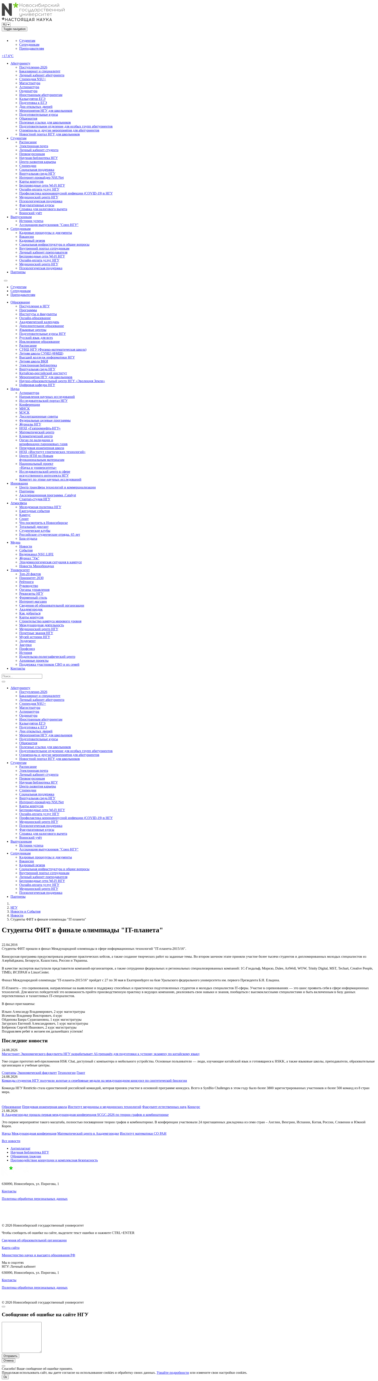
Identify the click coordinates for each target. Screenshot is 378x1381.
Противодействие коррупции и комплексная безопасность (54, 1160)
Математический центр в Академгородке (88, 1133)
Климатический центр (36, 436)
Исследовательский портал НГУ (43, 401)
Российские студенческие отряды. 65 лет (49, 534)
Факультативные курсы (36, 205)
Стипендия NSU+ (32, 79)
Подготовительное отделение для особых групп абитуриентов (66, 126)
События (26, 550)
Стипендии (27, 166)
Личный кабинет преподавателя (43, 252)
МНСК (24, 408)
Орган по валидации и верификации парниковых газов (43, 442)
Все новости (11, 1141)
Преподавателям (31, 48)
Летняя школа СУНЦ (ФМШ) (41, 353)
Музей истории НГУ (34, 637)
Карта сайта (10, 1248)
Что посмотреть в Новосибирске (43, 523)
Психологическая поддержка (40, 201)
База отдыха (28, 538)
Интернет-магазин (33, 601)
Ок (5, 1377)
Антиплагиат (20, 1148)
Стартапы (9, 1073)
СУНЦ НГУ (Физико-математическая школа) (52, 349)
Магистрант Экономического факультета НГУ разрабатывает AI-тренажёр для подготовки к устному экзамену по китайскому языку (101, 1054)
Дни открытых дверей (35, 107)
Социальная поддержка (36, 170)
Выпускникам (21, 217)
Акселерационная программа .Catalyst (47, 495)
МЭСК (24, 412)
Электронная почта (33, 146)
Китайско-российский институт (43, 373)
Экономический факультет (37, 1073)
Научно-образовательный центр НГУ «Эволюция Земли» (62, 381)
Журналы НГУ (30, 424)
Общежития (28, 118)
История (25, 653)
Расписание (28, 142)
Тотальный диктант (34, 527)
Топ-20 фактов (30, 574)
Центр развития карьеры (37, 162)
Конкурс (193, 1107)
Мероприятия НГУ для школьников (45, 110)
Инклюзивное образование (39, 341)
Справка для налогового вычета (43, 209)
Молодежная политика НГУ (40, 507)
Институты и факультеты (38, 314)
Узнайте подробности (173, 1372)
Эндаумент (27, 641)
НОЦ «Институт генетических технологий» (52, 452)
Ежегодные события (34, 511)
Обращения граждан (25, 1156)
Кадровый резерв (32, 240)
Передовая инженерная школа (41, 448)
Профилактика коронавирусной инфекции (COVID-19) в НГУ (66, 193)
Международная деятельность (41, 625)
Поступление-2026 (33, 67)
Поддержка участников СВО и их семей (49, 664)
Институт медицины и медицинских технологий (104, 1107)
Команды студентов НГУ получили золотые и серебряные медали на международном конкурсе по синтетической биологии (94, 1080)
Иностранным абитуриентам (40, 95)
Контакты (17, 668)
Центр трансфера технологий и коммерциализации (57, 487)
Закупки (25, 645)
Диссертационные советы (38, 416)
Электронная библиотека (38, 365)
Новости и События (25, 911)
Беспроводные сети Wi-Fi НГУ (42, 185)
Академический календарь (39, 322)
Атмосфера (18, 503)
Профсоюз (27, 649)
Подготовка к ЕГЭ (33, 103)
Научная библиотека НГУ (38, 158)
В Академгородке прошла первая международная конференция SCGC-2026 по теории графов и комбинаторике (85, 1115)
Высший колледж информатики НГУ (47, 357)
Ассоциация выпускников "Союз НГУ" (49, 225)
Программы (28, 310)
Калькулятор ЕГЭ (32, 99)
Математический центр (36, 432)
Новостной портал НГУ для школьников (49, 134)
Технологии (67, 1073)
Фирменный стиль (33, 597)
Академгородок (31, 609)
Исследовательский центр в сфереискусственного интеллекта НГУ (44, 473)
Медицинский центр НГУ (38, 197)
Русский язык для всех (36, 338)
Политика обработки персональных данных (35, 1199)
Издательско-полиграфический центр (47, 656)
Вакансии (26, 236)
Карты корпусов (31, 181)
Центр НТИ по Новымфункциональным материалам (41, 458)
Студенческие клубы (34, 530)
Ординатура (28, 91)
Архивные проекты (34, 660)
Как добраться (29, 613)
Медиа (15, 542)
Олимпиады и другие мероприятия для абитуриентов (59, 130)
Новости (25, 546)
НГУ (14, 907)
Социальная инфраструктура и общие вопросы (54, 244)
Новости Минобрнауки (36, 566)
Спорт (24, 519)
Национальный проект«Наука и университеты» (38, 465)
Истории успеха (31, 221)
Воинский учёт (30, 213)
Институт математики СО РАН (143, 1133)
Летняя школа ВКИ (33, 361)
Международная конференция (34, 1133)
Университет (20, 570)
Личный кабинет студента (38, 150)
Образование (20, 302)
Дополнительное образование (41, 326)
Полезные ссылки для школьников (45, 122)
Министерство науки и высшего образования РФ (38, 1255)
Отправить (11, 1356)
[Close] (3, 1306)
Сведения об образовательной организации (51, 605)
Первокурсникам (32, 154)
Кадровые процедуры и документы (45, 233)
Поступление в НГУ (34, 306)
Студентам (27, 40)
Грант (81, 1073)
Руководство (28, 586)
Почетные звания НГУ (36, 633)
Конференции (29, 404)
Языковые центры (32, 330)
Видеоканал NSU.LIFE (36, 554)
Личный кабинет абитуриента (41, 75)
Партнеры (18, 272)
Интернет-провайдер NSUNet (41, 177)
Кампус (25, 515)
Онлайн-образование (35, 318)
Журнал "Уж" (29, 558)
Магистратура (29, 83)
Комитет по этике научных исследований (50, 479)
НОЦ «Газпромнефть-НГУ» (40, 428)
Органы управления (34, 590)
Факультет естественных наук (164, 1107)
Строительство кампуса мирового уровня (50, 621)
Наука (14, 389)
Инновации (19, 483)
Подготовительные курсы (38, 114)
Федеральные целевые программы (45, 420)
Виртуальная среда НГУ (37, 173)
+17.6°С (8, 56)
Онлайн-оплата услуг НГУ (39, 189)
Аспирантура (29, 87)
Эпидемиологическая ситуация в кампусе (50, 562)
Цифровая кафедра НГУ (37, 385)
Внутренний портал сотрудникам (44, 248)
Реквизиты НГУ (31, 593)
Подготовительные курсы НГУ (42, 334)
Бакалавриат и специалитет (39, 71)
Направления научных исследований (47, 397)
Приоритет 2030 (31, 578)
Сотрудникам (29, 44)
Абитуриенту (20, 63)
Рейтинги (26, 582)
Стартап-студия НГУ (34, 499)
